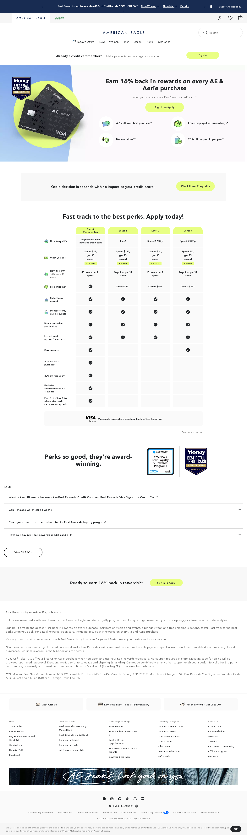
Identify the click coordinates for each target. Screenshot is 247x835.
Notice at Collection (87, 812)
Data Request (128, 812)
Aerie (150, 42)
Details (184, 6)
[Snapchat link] (135, 799)
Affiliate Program (217, 751)
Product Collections (169, 751)
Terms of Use (110, 812)
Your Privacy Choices (98, 830)
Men (126, 42)
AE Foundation (216, 731)
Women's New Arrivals (171, 726)
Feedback (14, 755)
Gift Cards (164, 756)
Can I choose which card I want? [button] (30, 510)
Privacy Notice (69, 830)
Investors (213, 736)
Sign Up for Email (69, 740)
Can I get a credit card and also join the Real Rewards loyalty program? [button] (58, 522)
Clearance (164, 42)
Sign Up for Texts (68, 745)
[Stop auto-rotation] (211, 6)
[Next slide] (204, 7)
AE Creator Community (221, 746)
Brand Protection (210, 812)
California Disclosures (184, 812)
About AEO (214, 726)
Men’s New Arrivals (168, 736)
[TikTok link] (127, 799)
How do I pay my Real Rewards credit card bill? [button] (41, 535)
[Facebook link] (104, 799)
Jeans (137, 42)
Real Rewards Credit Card (73, 735)
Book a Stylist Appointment (116, 741)
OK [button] (236, 829)
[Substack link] (142, 799)
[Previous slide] (43, 7)
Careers (212, 741)
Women (114, 42)
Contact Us (15, 745)
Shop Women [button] (148, 6)
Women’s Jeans (167, 731)
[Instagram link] (111, 799)
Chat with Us (49, 704)
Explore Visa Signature (149, 418)
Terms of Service (28, 830)
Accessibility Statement (40, 812)
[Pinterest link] (119, 799)
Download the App (119, 756)
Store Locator (116, 726)
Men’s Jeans (165, 741)
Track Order (15, 726)
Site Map (213, 756)
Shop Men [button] (168, 6)
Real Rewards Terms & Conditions (48, 651)
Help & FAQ (16, 750)
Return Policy (16, 731)
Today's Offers (85, 42)
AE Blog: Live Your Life (71, 750)
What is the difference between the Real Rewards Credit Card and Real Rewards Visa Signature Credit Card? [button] (83, 497)
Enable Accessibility (230, 6)
